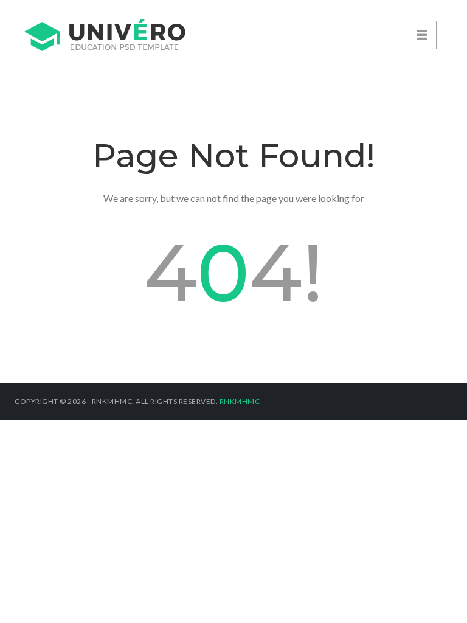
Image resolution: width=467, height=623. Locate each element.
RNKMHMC (240, 401)
